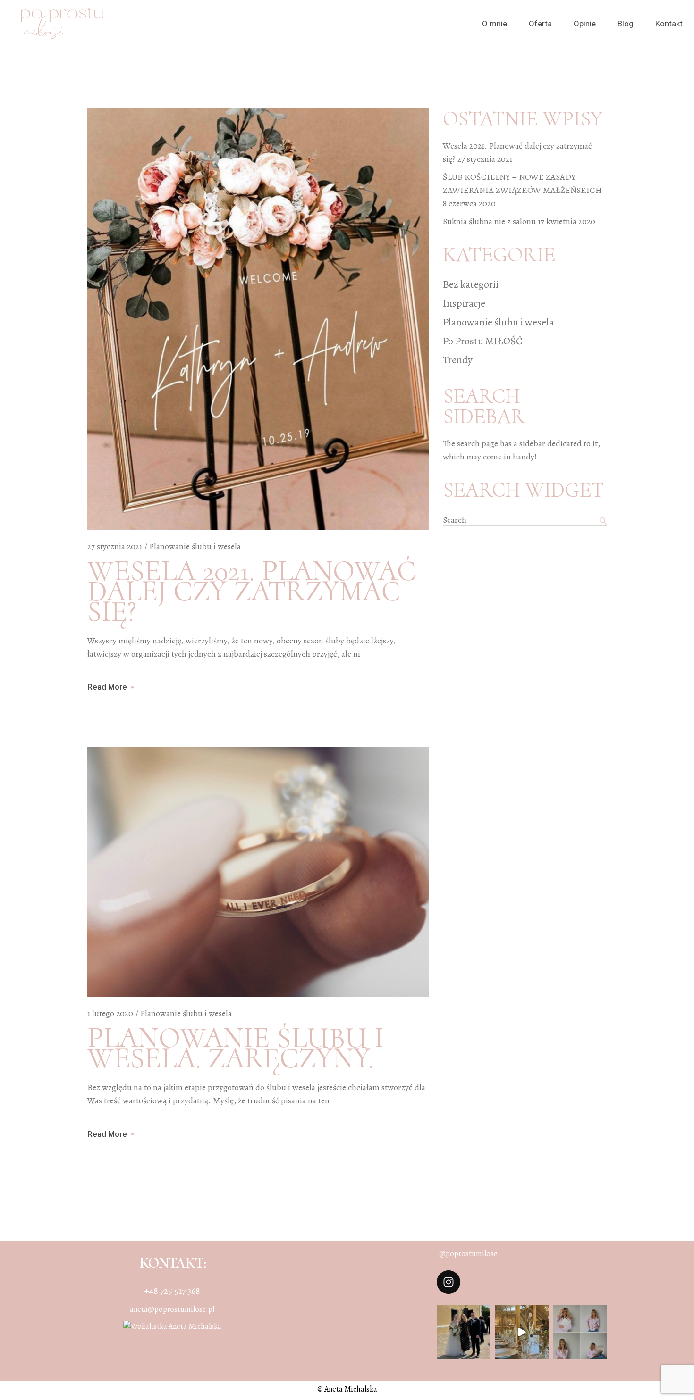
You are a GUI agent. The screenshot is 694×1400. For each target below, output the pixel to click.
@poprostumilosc (468, 1254)
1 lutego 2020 (110, 1013)
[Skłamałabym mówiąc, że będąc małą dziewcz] (580, 1331)
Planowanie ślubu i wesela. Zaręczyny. (235, 1048)
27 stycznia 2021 (114, 546)
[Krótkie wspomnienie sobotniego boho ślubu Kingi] (521, 1331)
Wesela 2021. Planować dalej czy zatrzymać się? (251, 591)
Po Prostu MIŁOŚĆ (483, 341)
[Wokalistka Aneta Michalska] (172, 1326)
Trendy (458, 360)
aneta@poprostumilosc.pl (172, 1309)
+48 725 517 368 (172, 1290)
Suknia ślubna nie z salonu (489, 221)
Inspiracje (464, 303)
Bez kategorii (471, 284)
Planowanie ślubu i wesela (195, 546)
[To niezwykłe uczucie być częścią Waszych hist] (463, 1331)
